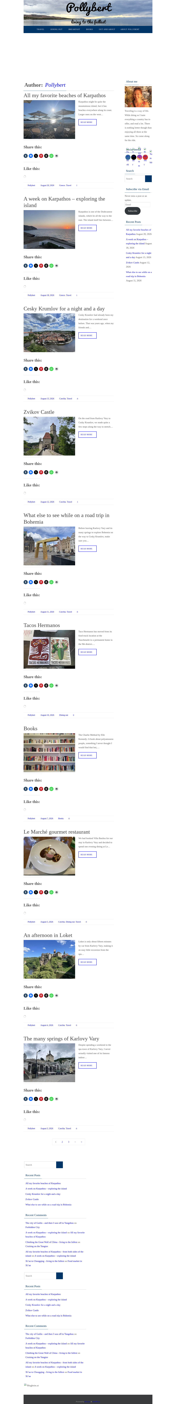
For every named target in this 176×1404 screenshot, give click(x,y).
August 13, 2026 (47, 398)
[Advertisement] (88, 52)
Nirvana (87, 1402)
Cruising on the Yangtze (37, 1246)
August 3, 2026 (46, 1128)
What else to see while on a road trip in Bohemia (48, 1204)
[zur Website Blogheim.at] (99, 1167)
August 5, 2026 (46, 922)
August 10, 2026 (47, 715)
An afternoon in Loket (48, 935)
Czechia (62, 398)
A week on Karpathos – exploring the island (46, 1188)
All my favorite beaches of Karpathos (65, 95)
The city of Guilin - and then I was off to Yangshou (50, 1223)
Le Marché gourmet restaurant (57, 832)
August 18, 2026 (47, 295)
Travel (68, 185)
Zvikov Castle (39, 412)
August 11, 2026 (47, 612)
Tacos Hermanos (42, 625)
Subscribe (132, 211)
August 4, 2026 (46, 1025)
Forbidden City (33, 1227)
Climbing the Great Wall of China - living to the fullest (51, 1242)
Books (30, 728)
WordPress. (96, 1402)
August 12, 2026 (47, 502)
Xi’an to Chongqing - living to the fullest (45, 1261)
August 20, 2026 (47, 185)
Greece (62, 185)
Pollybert (55, 85)
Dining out (63, 715)
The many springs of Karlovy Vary (61, 1039)
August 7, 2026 (46, 818)
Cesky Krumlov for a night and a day (64, 309)
